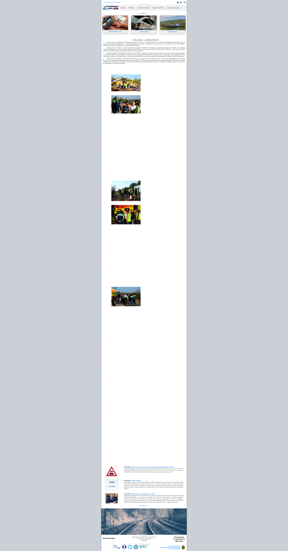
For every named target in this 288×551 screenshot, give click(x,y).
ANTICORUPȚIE (144, 540)
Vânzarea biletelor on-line (115, 31)
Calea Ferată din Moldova (112, 2)
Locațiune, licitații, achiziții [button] (173, 7)
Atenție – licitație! (136, 480)
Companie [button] (122, 7)
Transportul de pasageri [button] (143, 7)
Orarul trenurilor (144, 32)
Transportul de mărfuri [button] (158, 7)
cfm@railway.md (148, 538)
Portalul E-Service (172, 32)
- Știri (144, 13)
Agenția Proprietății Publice (175, 548)
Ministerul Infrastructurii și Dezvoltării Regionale (170, 547)
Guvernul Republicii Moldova (174, 546)
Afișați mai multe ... (144, 505)
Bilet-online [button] (131, 7)
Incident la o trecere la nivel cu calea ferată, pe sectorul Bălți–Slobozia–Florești (152, 467)
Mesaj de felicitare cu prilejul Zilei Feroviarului (143, 494)
